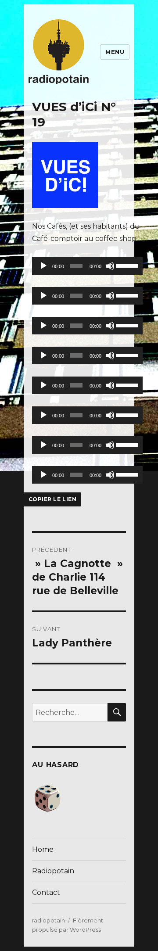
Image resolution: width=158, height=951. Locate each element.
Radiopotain (53, 871)
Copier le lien (53, 499)
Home (43, 849)
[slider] (127, 265)
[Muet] (110, 266)
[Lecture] (43, 266)
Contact (46, 892)
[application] (87, 266)
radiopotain (48, 920)
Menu (114, 51)
